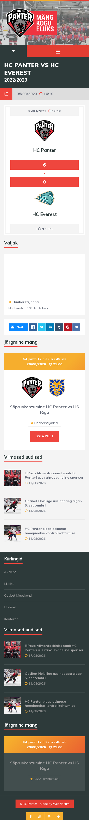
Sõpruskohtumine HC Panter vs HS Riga (44, 409)
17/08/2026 (37, 483)
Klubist (9, 583)
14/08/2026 (37, 511)
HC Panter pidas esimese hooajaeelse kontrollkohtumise (50, 531)
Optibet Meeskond (18, 595)
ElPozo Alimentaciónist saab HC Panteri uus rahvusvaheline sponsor (54, 475)
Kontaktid (11, 619)
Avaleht (10, 571)
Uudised (10, 607)
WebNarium (61, 804)
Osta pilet (44, 436)
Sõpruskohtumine (46, 779)
